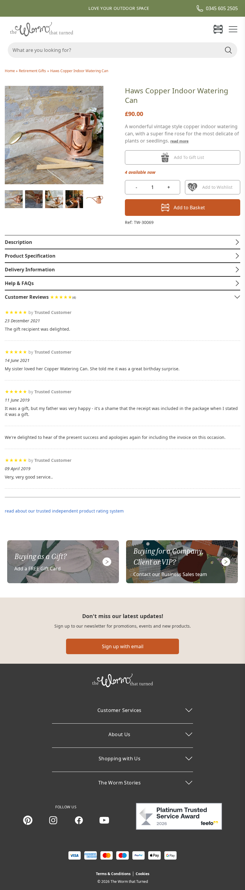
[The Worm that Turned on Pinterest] (28, 820)
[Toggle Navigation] (233, 29)
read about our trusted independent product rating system (64, 511)
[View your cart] (218, 29)
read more (179, 141)
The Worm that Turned (129, 881)
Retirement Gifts (32, 70)
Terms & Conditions (113, 873)
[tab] (122, 242)
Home (10, 70)
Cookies (142, 873)
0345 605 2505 (222, 8)
